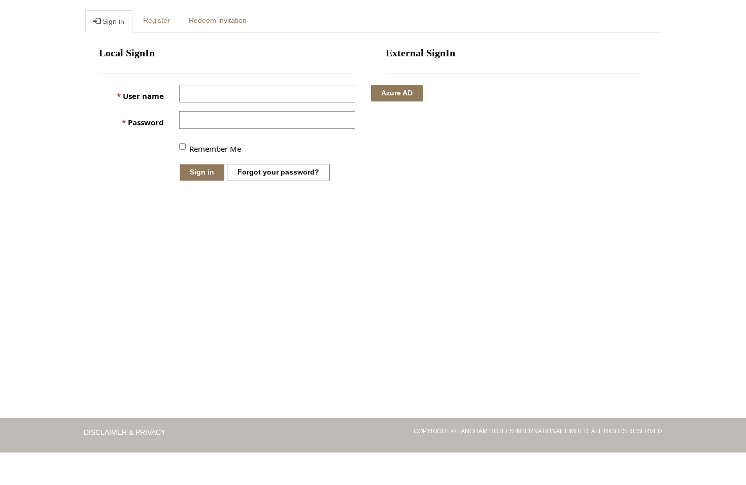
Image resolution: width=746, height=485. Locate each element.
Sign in (202, 172)
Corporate (319, 20)
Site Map (615, 20)
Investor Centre (519, 20)
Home (280, 20)
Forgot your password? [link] (278, 172)
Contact (576, 20)
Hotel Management (441, 20)
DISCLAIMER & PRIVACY (125, 432)
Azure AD (397, 93)
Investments (372, 20)
